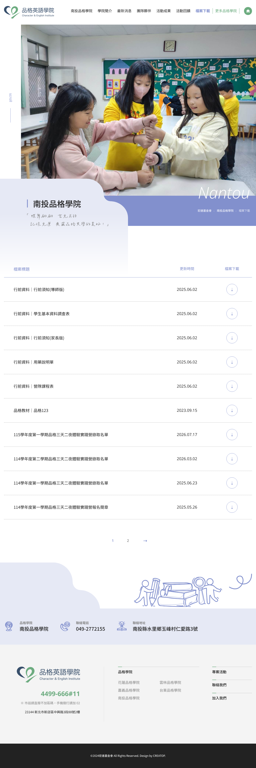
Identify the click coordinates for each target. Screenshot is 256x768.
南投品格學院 (81, 10)
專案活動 (219, 671)
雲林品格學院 (170, 682)
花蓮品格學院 (129, 682)
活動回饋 (183, 10)
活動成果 (163, 10)
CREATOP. (159, 756)
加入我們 (219, 698)
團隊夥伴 (144, 10)
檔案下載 (203, 10)
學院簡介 (105, 10)
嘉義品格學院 (129, 690)
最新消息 (124, 10)
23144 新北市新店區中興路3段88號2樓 (52, 711)
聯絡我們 (219, 684)
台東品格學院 (170, 690)
